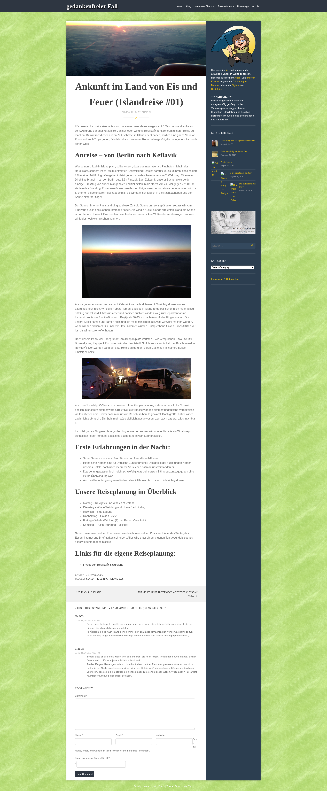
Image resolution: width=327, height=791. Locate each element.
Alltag (188, 6)
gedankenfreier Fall (92, 6)
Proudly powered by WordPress (149, 786)
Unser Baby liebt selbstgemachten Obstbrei (238, 140)
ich (227, 70)
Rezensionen (225, 6)
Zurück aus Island (89, 592)
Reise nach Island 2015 (109, 579)
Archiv (255, 6)
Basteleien (216, 89)
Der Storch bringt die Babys (241, 173)
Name (79, 735)
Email (119, 735)
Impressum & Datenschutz (225, 279)
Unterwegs (243, 6)
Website (160, 735)
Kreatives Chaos (204, 6)
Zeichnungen (239, 81)
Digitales (236, 85)
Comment (81, 695)
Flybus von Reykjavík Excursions (103, 564)
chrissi (146, 112)
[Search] (250, 244)
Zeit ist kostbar (226, 162)
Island (89, 579)
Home (179, 6)
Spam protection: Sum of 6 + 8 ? (92, 758)
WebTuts (188, 786)
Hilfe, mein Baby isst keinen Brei (234, 151)
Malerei (215, 85)
